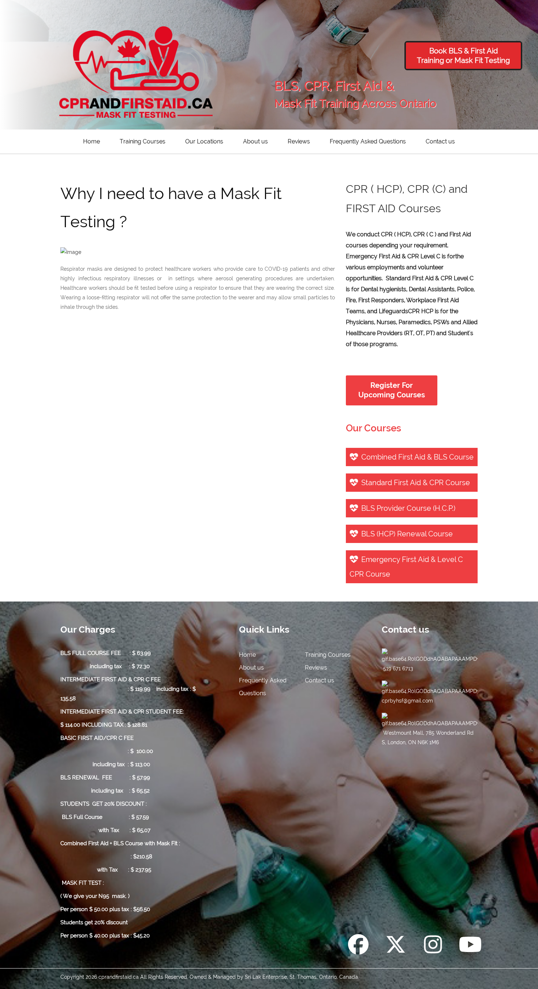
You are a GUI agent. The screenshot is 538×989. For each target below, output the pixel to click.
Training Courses (142, 141)
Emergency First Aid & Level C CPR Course (406, 566)
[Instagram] (433, 946)
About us (255, 141)
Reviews (299, 141)
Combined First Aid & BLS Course (417, 457)
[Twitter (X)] (395, 946)
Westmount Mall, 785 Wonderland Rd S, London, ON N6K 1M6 (428, 737)
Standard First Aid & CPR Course (415, 482)
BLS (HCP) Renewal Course (407, 533)
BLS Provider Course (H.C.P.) (408, 508)
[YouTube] (470, 946)
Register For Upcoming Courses (391, 390)
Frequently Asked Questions (368, 141)
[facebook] (358, 946)
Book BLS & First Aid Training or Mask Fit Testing (463, 55)
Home (91, 141)
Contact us (440, 141)
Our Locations (204, 141)
